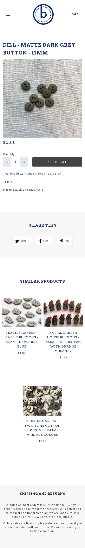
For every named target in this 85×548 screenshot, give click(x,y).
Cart (75, 14)
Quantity (9, 154)
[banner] (43, 14)
